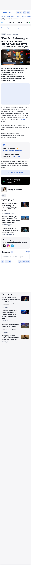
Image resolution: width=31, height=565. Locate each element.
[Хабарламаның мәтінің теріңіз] (15, 256)
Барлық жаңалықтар (13, 28)
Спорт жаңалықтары (7, 30)
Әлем (8, 16)
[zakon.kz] (6, 12)
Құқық (23, 16)
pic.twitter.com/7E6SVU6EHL (12, 150)
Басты (3, 28)
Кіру (28, 251)
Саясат (3, 16)
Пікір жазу (25, 261)
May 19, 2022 (17, 156)
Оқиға (18, 16)
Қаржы (13, 16)
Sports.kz (24, 119)
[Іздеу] (24, 12)
